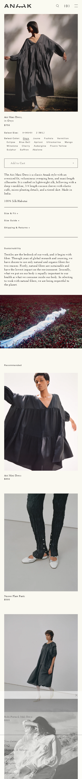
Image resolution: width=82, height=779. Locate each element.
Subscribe (66, 766)
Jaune (36, 138)
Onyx (26, 138)
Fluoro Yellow (58, 146)
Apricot (38, 142)
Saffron (24, 149)
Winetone (12, 146)
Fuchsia (48, 138)
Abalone (37, 149)
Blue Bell (24, 142)
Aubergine (40, 146)
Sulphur (11, 149)
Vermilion (63, 138)
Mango (69, 142)
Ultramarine (53, 142)
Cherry (26, 146)
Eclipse (11, 142)
